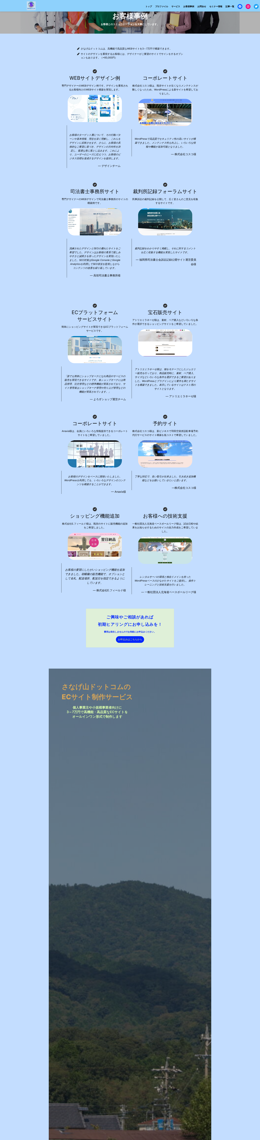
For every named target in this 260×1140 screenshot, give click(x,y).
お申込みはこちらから (130, 639)
